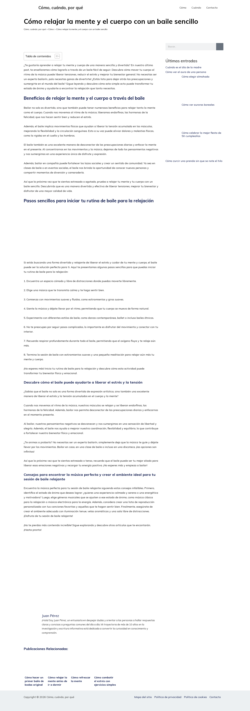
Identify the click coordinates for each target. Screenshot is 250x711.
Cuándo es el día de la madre (183, 67)
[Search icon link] (224, 7)
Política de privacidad (167, 697)
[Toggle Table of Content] (56, 56)
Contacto (212, 7)
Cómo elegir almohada (195, 76)
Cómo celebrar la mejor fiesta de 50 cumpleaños (201, 134)
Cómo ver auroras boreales (198, 104)
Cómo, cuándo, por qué (60, 7)
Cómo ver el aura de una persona (186, 72)
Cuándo (196, 7)
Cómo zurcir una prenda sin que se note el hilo (194, 161)
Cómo (183, 7)
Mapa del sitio (143, 697)
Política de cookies (195, 697)
